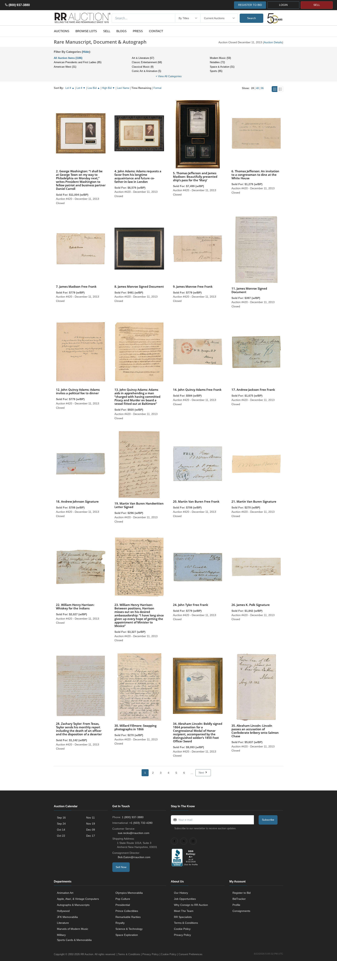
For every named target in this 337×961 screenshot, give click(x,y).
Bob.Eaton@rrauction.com (134, 857)
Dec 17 (90, 835)
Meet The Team (183, 910)
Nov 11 (90, 817)
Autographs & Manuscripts (73, 904)
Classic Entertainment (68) (147, 62)
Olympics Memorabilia (129, 892)
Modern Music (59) (220, 58)
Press (138, 31)
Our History (181, 892)
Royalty (120, 922)
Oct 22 (61, 835)
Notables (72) (217, 62)
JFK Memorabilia (67, 917)
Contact (156, 31)
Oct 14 (61, 829)
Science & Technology (129, 928)
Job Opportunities (185, 898)
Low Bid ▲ (94, 88)
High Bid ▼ (108, 88)
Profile (236, 904)
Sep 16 (61, 817)
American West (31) (65, 66)
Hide (86, 51)
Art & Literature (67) (143, 58)
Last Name (123, 88)
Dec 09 (90, 829)
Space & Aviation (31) (222, 66)
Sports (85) (216, 71)
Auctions (61, 31)
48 (257, 88)
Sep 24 (61, 823)
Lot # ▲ (69, 88)
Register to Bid (241, 892)
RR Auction (87, 954)
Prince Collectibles (126, 910)
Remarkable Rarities (128, 917)
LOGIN (283, 4)
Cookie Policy (182, 928)
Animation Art (65, 892)
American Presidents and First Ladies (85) (77, 62)
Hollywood (63, 910)
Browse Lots (86, 31)
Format (157, 88)
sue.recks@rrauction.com (133, 833)
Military (61, 934)
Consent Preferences (190, 954)
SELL (316, 4)
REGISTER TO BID (250, 4)
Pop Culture (122, 898)
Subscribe (268, 819)
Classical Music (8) (142, 66)
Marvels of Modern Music (72, 928)
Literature (63, 922)
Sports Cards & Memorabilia (74, 940)
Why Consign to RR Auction (191, 904)
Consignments (241, 910)
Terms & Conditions (186, 922)
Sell (106, 31)
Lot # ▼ (80, 88)
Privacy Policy (182, 934)
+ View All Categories (169, 76)
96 (262, 88)
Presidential (122, 904)
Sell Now (121, 867)
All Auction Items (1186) (68, 58)
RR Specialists (183, 917)
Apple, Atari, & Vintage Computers (78, 898)
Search (251, 18)
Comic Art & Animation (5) (146, 71)
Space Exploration (126, 934)
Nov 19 (90, 823)
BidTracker (239, 898)
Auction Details (273, 42)
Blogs (121, 31)
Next (202, 772)
